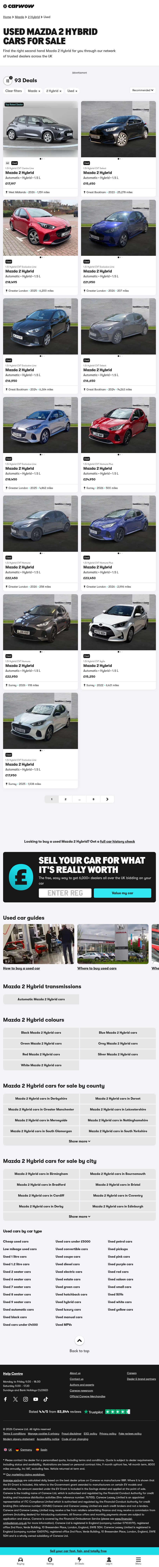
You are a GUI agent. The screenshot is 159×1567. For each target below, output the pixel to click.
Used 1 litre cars (15, 1256)
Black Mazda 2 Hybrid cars (41, 1032)
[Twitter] (16, 1400)
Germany (26, 1449)
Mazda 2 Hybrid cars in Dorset (117, 1098)
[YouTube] (36, 1400)
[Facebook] (6, 1400)
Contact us (76, 1378)
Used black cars (15, 1317)
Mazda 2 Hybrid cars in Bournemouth (118, 1174)
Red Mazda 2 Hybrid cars (41, 1054)
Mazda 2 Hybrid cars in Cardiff (41, 1195)
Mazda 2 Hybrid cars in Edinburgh (117, 1206)
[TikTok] (45, 1400)
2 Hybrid (34, 17)
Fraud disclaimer (71, 1433)
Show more (78, 1141)
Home (7, 17)
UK (10, 1449)
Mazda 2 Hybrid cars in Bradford (41, 1184)
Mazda (19, 17)
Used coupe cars (68, 1256)
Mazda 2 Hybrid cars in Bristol (118, 1184)
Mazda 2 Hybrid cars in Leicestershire (118, 1109)
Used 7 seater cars (17, 1287)
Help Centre (13, 1374)
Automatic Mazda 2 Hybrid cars (41, 999)
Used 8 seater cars (17, 1294)
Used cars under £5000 (73, 1241)
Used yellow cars (120, 1309)
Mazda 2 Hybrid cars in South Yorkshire (118, 1131)
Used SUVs (115, 1294)
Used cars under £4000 (20, 1325)
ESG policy (90, 1433)
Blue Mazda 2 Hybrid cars (118, 1032)
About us (75, 1373)
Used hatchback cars (71, 1294)
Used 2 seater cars (17, 1272)
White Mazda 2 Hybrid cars (41, 1065)
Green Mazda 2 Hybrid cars (41, 1043)
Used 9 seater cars (17, 1302)
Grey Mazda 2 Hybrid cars (118, 1043)
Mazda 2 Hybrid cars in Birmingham (41, 1174)
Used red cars (118, 1272)
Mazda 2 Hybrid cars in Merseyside (41, 1120)
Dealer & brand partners (141, 1378)
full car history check (117, 841)
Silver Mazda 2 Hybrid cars (118, 1054)
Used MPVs (64, 1325)
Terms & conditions (14, 1433)
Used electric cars (69, 1272)
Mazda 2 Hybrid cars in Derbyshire (41, 1098)
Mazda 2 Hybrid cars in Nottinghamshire (118, 1120)
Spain (44, 1449)
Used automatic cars (18, 1309)
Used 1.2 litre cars (16, 1264)
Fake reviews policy (130, 1433)
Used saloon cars (120, 1279)
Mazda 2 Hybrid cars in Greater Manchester (41, 1109)
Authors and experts (82, 1384)
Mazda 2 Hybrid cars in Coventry (118, 1195)
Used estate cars (68, 1279)
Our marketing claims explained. (25, 1474)
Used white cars (120, 1302)
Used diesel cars (68, 1264)
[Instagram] (26, 1400)
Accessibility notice (48, 1439)
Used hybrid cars (68, 1302)
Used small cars (119, 1287)
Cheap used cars (16, 1241)
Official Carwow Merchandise (87, 1396)
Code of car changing (75, 1439)
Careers (132, 1373)
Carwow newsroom (81, 1390)
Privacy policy (107, 1433)
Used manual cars (69, 1317)
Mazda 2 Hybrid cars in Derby (41, 1206)
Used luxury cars (68, 1309)
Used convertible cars (72, 1249)
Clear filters (13, 91)
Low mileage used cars (20, 1249)
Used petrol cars (120, 1241)
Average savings (12, 1480)
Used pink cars (119, 1256)
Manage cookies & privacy (43, 1433)
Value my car (122, 893)
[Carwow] (18, 6)
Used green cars (68, 1287)
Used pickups (118, 1249)
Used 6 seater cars (17, 1279)
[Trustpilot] (105, 1411)
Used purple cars (120, 1264)
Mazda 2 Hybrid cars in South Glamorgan (41, 1131)
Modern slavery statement (19, 1439)
